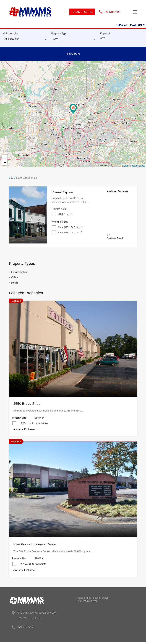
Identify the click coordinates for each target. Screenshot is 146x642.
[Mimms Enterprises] (30, 21)
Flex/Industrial (19, 271)
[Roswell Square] (73, 109)
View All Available (131, 25)
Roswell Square (62, 192)
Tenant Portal (82, 11)
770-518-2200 (112, 11)
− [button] (5, 162)
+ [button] (5, 157)
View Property (28, 232)
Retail (14, 282)
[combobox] (24, 40)
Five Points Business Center (35, 544)
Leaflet (125, 166)
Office (14, 277)
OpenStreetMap (138, 166)
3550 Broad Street (27, 403)
